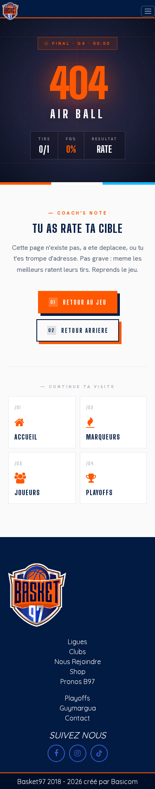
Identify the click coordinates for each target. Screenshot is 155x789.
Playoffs (77, 698)
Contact (77, 718)
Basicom (124, 781)
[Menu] (148, 11)
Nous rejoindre (78, 661)
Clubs (77, 651)
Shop (78, 671)
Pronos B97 (77, 681)
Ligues (77, 642)
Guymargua (78, 708)
